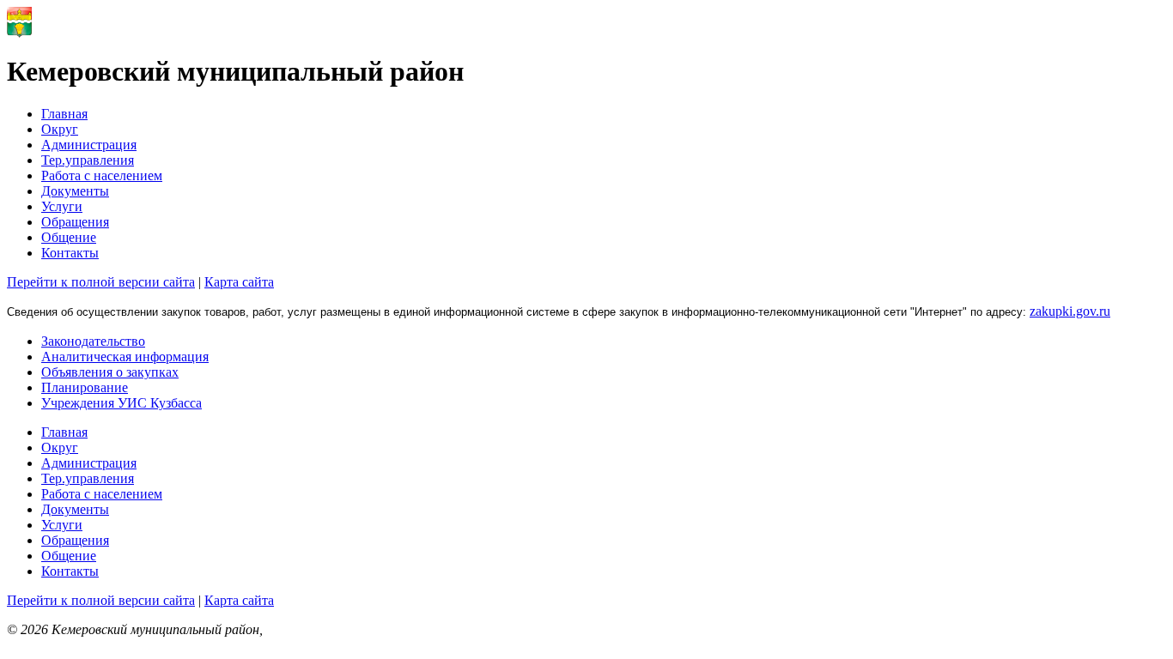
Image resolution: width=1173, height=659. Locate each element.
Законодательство (93, 341)
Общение (68, 237)
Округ (59, 129)
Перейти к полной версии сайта (101, 282)
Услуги (61, 206)
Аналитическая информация (125, 356)
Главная (64, 113)
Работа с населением (101, 175)
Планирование (84, 387)
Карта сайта (239, 282)
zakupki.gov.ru (1070, 311)
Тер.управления (87, 160)
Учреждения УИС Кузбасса (121, 403)
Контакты (70, 252)
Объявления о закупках (110, 372)
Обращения (75, 222)
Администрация (89, 144)
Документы (75, 191)
